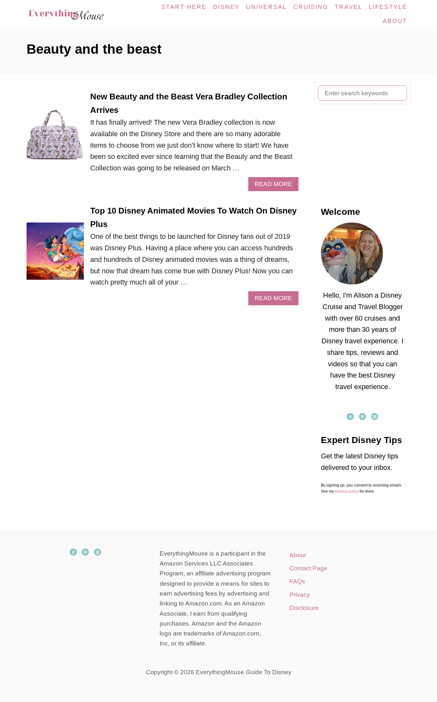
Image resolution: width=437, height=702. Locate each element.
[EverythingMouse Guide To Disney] (73, 14)
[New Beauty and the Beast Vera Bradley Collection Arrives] (55, 140)
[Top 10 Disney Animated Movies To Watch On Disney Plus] (55, 254)
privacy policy (347, 491)
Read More (276, 185)
